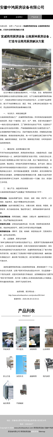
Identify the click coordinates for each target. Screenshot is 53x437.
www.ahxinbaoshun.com (23, 428)
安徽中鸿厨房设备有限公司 (22, 7)
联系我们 (7, 21)
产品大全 (34, 17)
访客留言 (38, 21)
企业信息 (22, 21)
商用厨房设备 (39, 428)
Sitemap (42, 431)
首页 (5, 17)
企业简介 (19, 17)
